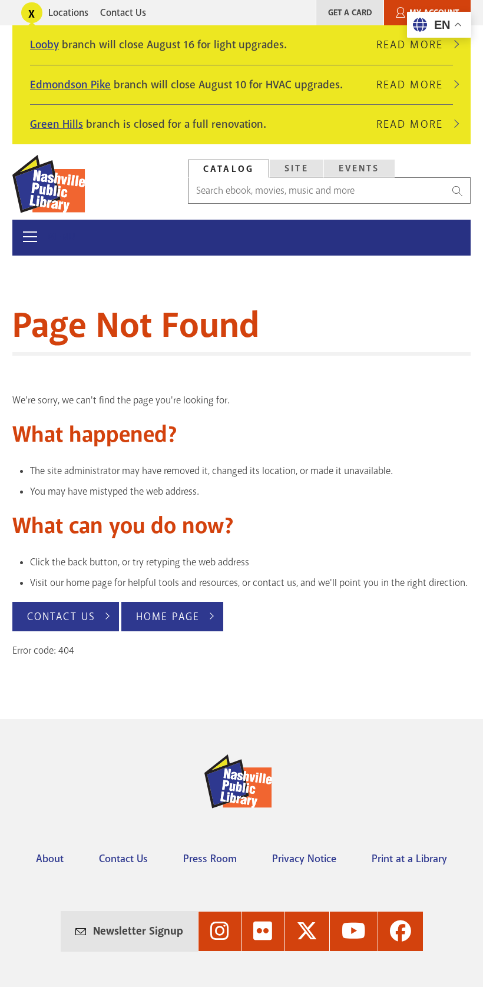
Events (359, 168)
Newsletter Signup (138, 931)
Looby (44, 45)
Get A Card (350, 12)
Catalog (228, 169)
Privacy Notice (304, 858)
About (50, 858)
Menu (61, 237)
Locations (68, 12)
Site (296, 168)
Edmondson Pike (70, 85)
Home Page (168, 616)
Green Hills (56, 124)
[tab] (228, 169)
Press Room (210, 858)
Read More (414, 45)
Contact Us (123, 12)
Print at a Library (409, 858)
